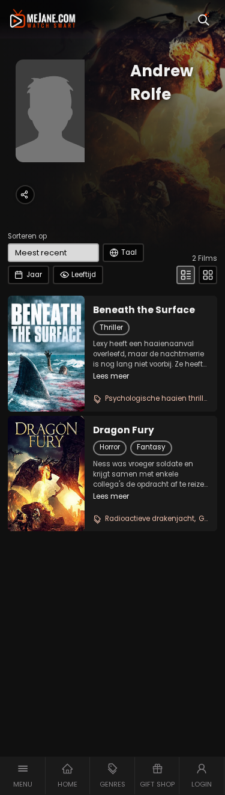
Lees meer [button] (111, 376)
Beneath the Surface (144, 310)
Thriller (111, 327)
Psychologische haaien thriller (157, 398)
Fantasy (151, 447)
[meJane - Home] (42, 19)
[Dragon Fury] (46, 473)
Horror (110, 447)
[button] (23, 775)
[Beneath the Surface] (46, 353)
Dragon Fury (123, 430)
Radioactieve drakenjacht (149, 518)
